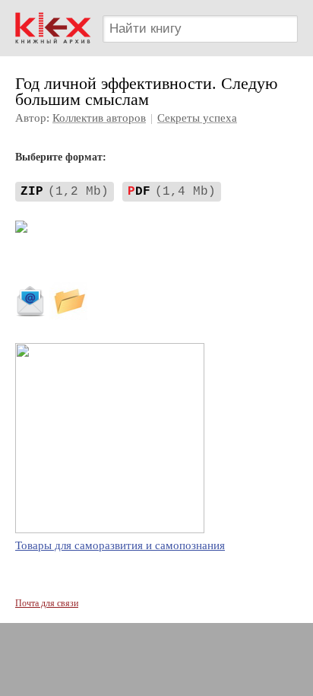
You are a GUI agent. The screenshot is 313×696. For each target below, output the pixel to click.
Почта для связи (46, 603)
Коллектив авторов (99, 118)
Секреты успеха (197, 118)
